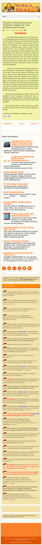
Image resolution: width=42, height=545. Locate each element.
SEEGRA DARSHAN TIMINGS (14, 172)
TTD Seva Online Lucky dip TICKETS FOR (19, 386)
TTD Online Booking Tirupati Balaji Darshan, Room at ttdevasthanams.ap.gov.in (25, 539)
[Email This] (4, 116)
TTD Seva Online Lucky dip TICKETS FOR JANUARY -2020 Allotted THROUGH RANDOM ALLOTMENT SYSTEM (21, 447)
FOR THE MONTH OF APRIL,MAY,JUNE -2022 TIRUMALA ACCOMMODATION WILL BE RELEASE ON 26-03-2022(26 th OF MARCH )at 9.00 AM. (21, 293)
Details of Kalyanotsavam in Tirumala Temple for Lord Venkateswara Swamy (17, 24)
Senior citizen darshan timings (14, 192)
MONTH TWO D (19, 465)
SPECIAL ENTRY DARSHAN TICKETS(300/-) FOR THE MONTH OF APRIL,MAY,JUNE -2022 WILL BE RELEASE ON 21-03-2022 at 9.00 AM (20, 302)
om (7, 30)
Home (21, 123)
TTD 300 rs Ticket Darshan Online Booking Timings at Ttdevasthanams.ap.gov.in (22, 158)
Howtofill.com (20, 517)
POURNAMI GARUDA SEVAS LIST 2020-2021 (19, 344)
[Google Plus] (14, 270)
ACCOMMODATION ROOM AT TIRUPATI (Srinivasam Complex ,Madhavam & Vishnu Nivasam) (22, 143)
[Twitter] (9, 270)
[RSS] (29, 270)
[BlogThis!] (5, 116)
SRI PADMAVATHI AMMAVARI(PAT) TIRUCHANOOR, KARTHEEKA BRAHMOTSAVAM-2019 (19, 442)
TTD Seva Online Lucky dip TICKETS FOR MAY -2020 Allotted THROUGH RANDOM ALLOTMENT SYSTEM (19, 361)
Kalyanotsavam (19, 30)
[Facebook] (4, 270)
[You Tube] (24, 270)
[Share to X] (7, 116)
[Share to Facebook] (9, 116)
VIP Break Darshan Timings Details (16, 184)
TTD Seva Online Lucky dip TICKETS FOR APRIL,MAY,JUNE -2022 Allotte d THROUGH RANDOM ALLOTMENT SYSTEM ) (18, 317)
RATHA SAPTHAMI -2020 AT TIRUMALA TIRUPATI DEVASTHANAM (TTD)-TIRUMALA (19, 374)
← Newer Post (7, 123)
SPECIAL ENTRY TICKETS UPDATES (16, 241)
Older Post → (35, 123)
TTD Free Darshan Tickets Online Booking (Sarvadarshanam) (22, 215)
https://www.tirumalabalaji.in (25, 542)
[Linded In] (19, 270)
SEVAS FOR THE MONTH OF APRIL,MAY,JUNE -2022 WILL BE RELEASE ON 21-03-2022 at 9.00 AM (19, 310)
